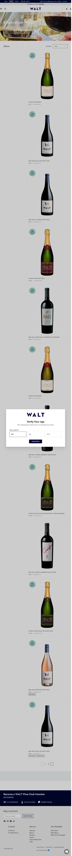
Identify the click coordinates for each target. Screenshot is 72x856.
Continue (35, 441)
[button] (66, 851)
